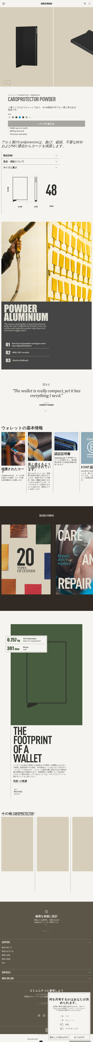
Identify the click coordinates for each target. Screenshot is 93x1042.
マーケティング (71, 1028)
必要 (67, 1016)
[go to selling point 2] (45, 931)
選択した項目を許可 (59, 1037)
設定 (67, 1024)
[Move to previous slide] (4, 82)
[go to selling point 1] (43, 931)
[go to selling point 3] (47, 931)
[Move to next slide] (8, 82)
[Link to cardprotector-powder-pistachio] (27, 117)
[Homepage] (46, 3)
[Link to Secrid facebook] (44, 1015)
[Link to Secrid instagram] (39, 1015)
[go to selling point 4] (49, 931)
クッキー (59, 1008)
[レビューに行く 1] (45, 411)
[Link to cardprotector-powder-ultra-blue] (20, 117)
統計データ (69, 1020)
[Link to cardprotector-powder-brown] (23, 117)
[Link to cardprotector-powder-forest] (16, 117)
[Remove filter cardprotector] (34, 813)
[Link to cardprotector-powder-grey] (13, 117)
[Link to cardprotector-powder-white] (10, 117)
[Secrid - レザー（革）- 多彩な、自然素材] (25, 559)
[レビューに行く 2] (47, 411)
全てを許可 (79, 1037)
